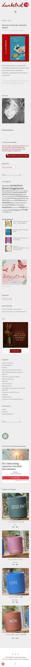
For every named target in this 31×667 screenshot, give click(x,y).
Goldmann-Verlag (16, 198)
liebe (12, 205)
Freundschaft (18, 196)
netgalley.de (22, 205)
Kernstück (19, 203)
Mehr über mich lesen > (8, 130)
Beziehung (13, 194)
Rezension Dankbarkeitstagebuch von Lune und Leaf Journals (21, 247)
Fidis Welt (4, 367)
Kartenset (13, 203)
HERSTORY (4, 374)
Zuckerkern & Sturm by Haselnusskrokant (12, 399)
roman (22, 207)
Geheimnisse (4, 198)
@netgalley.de (6, 186)
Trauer (6, 212)
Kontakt (4, 409)
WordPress (11, 659)
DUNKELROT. (12, 657)
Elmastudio (26, 659)
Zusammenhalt (21, 83)
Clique (21, 82)
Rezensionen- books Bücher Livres (12, 80)
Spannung (7, 210)
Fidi (13, 30)
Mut (18, 205)
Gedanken (25, 196)
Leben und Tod (9, 83)
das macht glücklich (7, 365)
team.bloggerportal (16, 210)
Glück (9, 198)
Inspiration (6, 202)
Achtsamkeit (21, 190)
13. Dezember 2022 (6, 30)
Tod (3, 212)
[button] (3, 664)
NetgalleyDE (7, 207)
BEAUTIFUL (6, 194)
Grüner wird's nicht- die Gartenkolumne (11, 370)
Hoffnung (18, 200)
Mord (15, 205)
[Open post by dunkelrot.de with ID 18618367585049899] (15, 581)
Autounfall (12, 82)
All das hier (7, 82)
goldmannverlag (24, 198)
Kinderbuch (24, 203)
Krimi (9, 205)
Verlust (9, 212)
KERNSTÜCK (5, 381)
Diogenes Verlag (12, 196)
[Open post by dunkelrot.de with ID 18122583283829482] (15, 619)
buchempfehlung (5, 196)
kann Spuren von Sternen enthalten (10, 377)
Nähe (13, 207)
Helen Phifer (6, 200)
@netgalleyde (16, 185)
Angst (11, 192)
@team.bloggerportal (13, 188)
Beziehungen (17, 82)
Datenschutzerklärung (7, 414)
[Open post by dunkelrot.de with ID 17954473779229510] (15, 544)
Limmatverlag (15, 83)
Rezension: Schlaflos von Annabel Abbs (11, 309)
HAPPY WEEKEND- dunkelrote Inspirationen (12, 372)
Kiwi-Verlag (4, 205)
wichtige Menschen (7, 397)
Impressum (5, 411)
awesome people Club (19, 192)
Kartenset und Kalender (8, 379)
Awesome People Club (7, 363)
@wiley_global (15, 190)
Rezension (16, 207)
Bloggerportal (21, 194)
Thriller (25, 209)
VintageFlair (5, 394)
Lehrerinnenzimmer (7, 383)
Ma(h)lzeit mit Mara (6, 386)
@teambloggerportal (7, 191)
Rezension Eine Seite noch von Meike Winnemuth (14, 311)
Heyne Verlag (12, 200)
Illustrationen (24, 200)
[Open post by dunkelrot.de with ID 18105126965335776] (15, 506)
